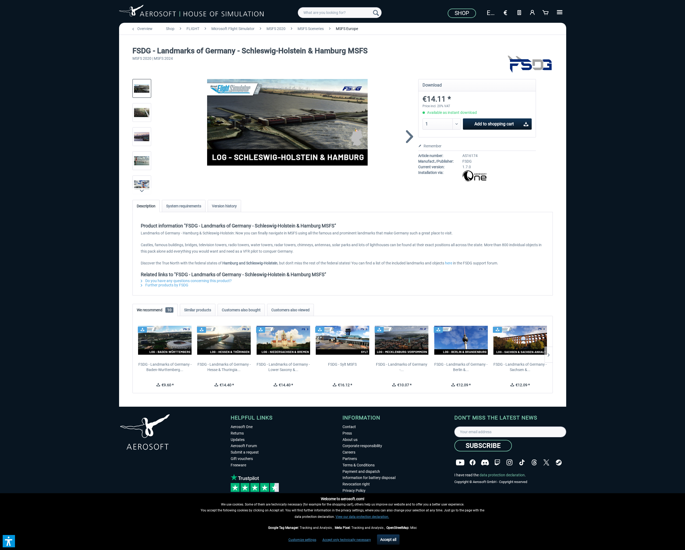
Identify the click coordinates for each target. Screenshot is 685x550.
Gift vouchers (242, 459)
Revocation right (356, 484)
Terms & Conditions (358, 465)
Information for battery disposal (368, 478)
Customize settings (302, 540)
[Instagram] (509, 462)
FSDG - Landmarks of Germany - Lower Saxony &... (283, 367)
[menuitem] (340, 12)
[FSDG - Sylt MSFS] (342, 340)
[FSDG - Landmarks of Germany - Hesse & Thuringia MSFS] (224, 340)
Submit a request (245, 452)
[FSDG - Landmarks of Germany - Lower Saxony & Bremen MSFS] (283, 340)
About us (349, 439)
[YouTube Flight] (460, 462)
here (448, 263)
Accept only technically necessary (346, 540)
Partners (349, 459)
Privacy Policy (354, 490)
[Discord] (485, 462)
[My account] (532, 12)
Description (146, 206)
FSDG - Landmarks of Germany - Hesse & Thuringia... (224, 367)
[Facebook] (472, 462)
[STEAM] (559, 462)
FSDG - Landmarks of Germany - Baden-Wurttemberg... (165, 367)
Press (347, 433)
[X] (546, 462)
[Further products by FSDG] (530, 64)
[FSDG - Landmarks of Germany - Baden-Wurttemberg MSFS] (165, 340)
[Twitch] (497, 462)
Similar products (197, 310)
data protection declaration (502, 475)
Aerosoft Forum (244, 446)
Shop (462, 13)
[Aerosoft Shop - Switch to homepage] (191, 12)
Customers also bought (241, 310)
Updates (238, 439)
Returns (237, 433)
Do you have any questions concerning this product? (188, 281)
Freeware (238, 465)
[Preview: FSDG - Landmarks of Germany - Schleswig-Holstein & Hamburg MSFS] (141, 88)
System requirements (183, 206)
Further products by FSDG (166, 285)
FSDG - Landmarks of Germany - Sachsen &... (520, 367)
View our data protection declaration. (362, 517)
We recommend (154, 310)
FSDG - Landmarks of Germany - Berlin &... (461, 367)
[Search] (376, 12)
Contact (349, 427)
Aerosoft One (242, 427)
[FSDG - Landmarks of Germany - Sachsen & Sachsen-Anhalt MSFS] (520, 340)
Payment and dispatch (361, 471)
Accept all (388, 539)
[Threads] (534, 462)
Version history (224, 206)
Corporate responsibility (362, 446)
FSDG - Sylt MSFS (342, 364)
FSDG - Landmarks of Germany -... (401, 367)
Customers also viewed (290, 310)
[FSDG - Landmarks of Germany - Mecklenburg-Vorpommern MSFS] (402, 340)
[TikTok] (521, 462)
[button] (9, 541)
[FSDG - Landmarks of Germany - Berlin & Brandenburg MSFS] (461, 340)
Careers (348, 452)
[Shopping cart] (546, 12)
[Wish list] (519, 12)
